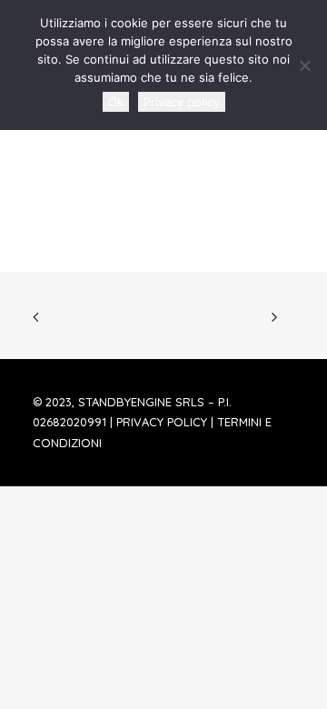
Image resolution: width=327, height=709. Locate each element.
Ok (116, 102)
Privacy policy (182, 102)
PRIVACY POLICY (161, 421)
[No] (304, 65)
